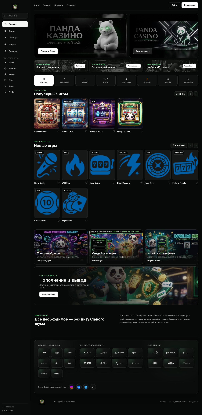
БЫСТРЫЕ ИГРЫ (11, 58)
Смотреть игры (143, 51)
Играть (47, 126)
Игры (36, 5)
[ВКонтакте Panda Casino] (79, 387)
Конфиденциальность (177, 402)
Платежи (58, 5)
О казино (71, 5)
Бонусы (47, 5)
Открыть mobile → (154, 261)
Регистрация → (98, 261)
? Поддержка (8, 407)
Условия (163, 402)
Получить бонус (48, 51)
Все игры (180, 94)
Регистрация (189, 5)
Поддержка (193, 402)
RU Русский (7, 411)
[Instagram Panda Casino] (71, 387)
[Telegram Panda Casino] (86, 387)
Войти (174, 5)
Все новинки (178, 145)
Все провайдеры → (45, 261)
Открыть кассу (48, 294)
